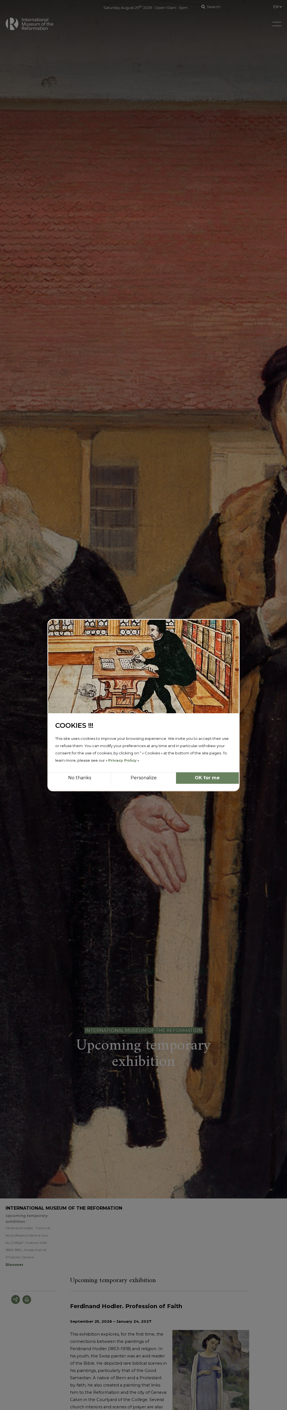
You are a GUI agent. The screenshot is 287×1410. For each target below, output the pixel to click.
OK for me (207, 777)
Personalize (144, 777)
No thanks (79, 777)
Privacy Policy (122, 760)
